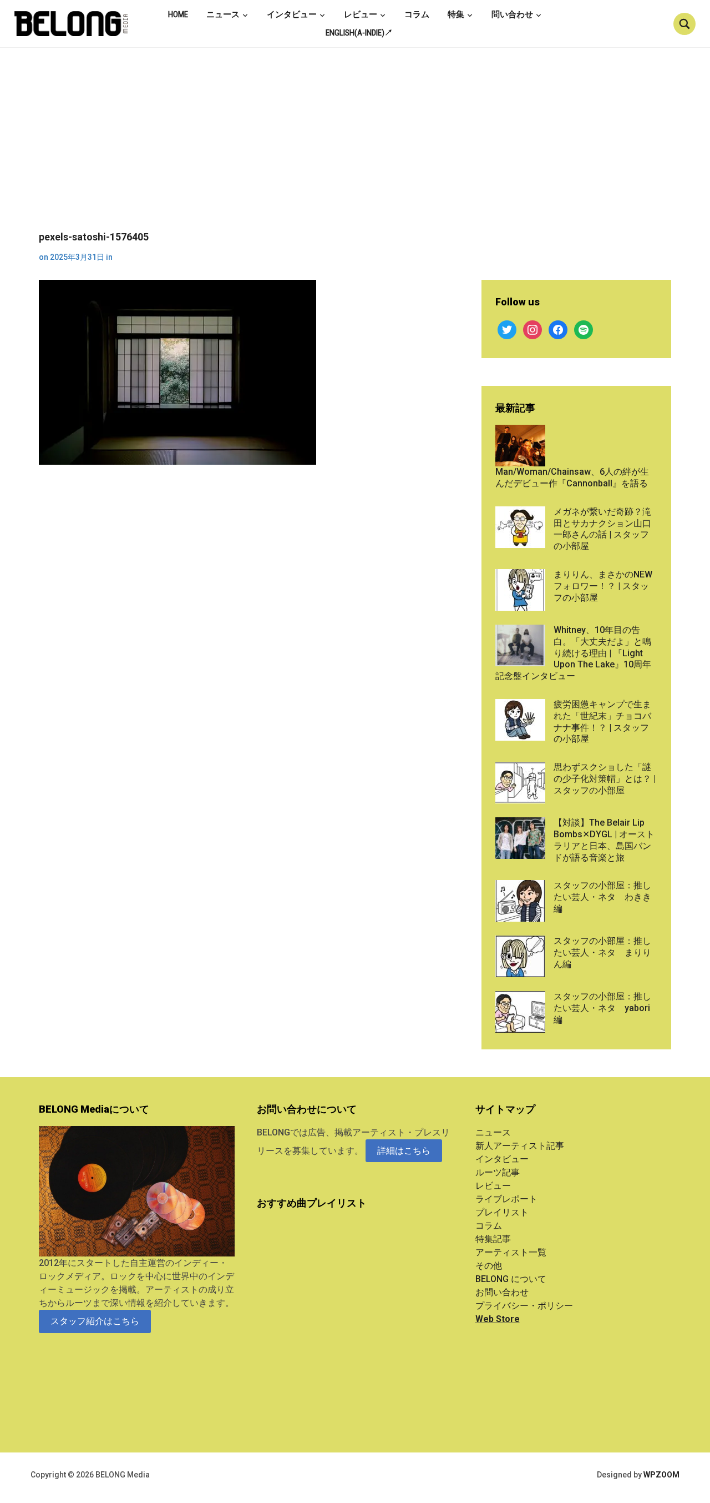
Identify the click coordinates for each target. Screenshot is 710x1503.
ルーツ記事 (497, 1172)
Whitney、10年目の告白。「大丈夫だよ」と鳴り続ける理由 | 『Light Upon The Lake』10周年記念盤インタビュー (573, 653)
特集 (456, 14)
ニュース (223, 14)
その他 (488, 1265)
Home (178, 14)
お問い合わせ (502, 1292)
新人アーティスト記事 (519, 1145)
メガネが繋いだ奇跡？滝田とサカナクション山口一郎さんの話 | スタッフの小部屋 (602, 528)
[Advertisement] (355, 147)
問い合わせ (512, 14)
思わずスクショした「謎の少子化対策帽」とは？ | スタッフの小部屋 (605, 779)
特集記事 (493, 1239)
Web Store (497, 1319)
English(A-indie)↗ (359, 33)
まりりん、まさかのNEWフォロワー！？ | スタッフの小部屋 (603, 586)
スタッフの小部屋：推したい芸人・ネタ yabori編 (602, 1008)
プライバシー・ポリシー (524, 1305)
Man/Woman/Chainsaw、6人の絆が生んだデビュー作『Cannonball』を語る (572, 477)
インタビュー (292, 14)
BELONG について (510, 1279)
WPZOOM (661, 1474)
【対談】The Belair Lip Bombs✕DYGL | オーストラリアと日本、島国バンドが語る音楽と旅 (604, 839)
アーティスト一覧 (510, 1252)
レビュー (360, 14)
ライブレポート (506, 1199)
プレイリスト (502, 1212)
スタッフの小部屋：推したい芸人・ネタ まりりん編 (602, 952)
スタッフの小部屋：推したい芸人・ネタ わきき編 (602, 897)
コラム (416, 14)
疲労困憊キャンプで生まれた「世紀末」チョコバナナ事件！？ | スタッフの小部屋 (602, 721)
